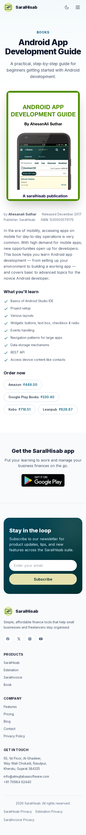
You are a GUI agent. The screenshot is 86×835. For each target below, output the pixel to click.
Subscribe (43, 579)
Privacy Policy (14, 736)
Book (8, 685)
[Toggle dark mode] (66, 7)
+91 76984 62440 (17, 782)
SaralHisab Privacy (18, 811)
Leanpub (58, 409)
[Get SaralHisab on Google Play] (43, 480)
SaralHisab (12, 663)
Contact (9, 729)
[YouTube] (41, 639)
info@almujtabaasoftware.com (26, 776)
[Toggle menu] (77, 7)
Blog (7, 721)
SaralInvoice (13, 677)
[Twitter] (19, 639)
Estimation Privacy (49, 811)
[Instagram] (30, 639)
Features (10, 707)
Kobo (19, 409)
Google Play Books (31, 397)
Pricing (9, 714)
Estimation (11, 670)
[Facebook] (8, 639)
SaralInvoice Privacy (19, 820)
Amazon (22, 385)
